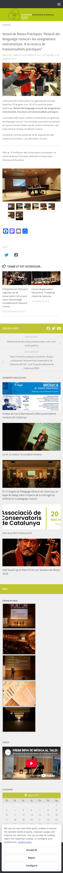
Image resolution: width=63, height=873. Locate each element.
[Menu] (59, 4)
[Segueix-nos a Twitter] (53, 328)
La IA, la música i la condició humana (22, 454)
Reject (31, 857)
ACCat (9, 55)
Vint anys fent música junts (17, 533)
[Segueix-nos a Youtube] (59, 328)
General (6, 25)
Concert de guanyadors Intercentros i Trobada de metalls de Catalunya (43, 292)
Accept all (31, 849)
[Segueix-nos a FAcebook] (48, 328)
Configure (31, 865)
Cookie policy (25, 842)
